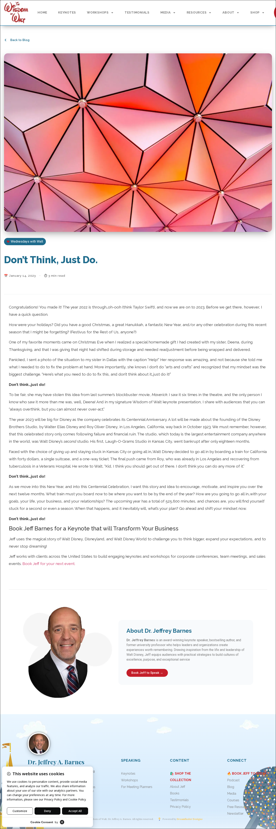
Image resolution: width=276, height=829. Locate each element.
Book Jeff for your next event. (48, 563)
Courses (233, 800)
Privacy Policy (180, 807)
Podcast (233, 780)
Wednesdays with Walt (27, 241)
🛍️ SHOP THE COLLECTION (180, 777)
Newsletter (235, 813)
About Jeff (177, 787)
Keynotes (128, 773)
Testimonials (179, 800)
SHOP (255, 12)
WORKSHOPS (98, 12)
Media (231, 793)
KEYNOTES (67, 12)
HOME (42, 12)
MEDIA (165, 12)
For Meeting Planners (136, 787)
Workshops (129, 780)
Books (174, 793)
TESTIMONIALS (137, 12)
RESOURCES (197, 12)
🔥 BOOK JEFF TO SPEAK (247, 773)
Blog (230, 787)
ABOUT (228, 12)
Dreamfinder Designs (189, 819)
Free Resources (238, 807)
